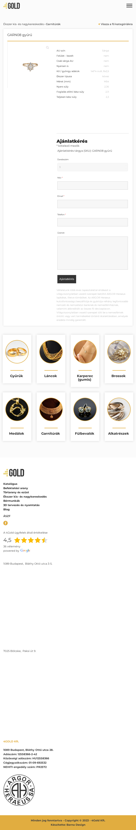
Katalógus (10, 483)
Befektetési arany (15, 488)
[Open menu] (129, 6)
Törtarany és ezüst (16, 492)
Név (60, 177)
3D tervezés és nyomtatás (21, 505)
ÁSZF (6, 516)
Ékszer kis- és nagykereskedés (23, 24)
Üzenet (61, 233)
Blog (6, 509)
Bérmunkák (11, 500)
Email (60, 196)
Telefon (61, 214)
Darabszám (63, 159)
